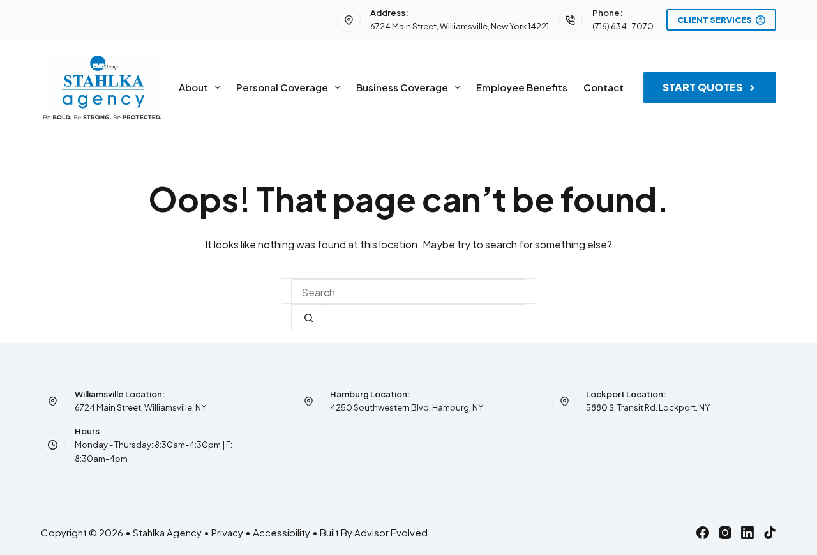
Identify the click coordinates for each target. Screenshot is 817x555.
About (193, 87)
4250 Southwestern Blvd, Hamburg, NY (406, 407)
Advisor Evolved (391, 532)
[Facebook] (702, 532)
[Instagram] (725, 532)
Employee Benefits (521, 87)
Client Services (714, 20)
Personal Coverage (282, 87)
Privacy (227, 532)
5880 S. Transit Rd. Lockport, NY (648, 407)
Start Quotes (702, 87)
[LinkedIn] (747, 532)
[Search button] (308, 317)
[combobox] (408, 292)
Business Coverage (402, 87)
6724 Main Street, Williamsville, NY (140, 407)
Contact (603, 87)
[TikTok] (769, 532)
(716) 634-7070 (623, 26)
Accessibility (281, 532)
